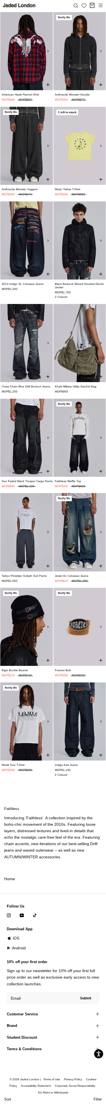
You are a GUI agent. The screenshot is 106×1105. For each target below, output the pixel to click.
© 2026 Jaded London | (26, 1079)
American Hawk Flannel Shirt (20, 94)
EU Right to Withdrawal (53, 1092)
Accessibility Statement (36, 1085)
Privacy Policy (73, 1079)
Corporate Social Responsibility (75, 1085)
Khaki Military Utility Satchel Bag (75, 386)
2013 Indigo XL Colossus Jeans (23, 283)
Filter (98, 1099)
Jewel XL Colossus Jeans (71, 575)
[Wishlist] (84, 5)
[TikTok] (35, 915)
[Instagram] (9, 915)
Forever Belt (63, 670)
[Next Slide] (48, 51)
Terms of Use (51, 1079)
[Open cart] (92, 5)
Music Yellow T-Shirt (67, 189)
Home (9, 879)
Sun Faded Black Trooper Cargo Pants (27, 481)
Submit (85, 998)
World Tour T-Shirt (13, 764)
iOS (16, 938)
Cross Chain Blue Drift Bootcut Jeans (26, 386)
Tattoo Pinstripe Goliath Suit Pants (24, 575)
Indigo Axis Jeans (66, 764)
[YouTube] (22, 915)
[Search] (75, 5)
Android (19, 948)
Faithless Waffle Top (68, 481)
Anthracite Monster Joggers (20, 189)
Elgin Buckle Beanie (15, 670)
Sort (7, 1099)
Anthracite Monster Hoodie (72, 94)
